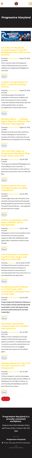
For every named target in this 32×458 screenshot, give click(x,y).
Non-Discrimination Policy (20, 425)
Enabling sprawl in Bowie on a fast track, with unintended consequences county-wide (15, 290)
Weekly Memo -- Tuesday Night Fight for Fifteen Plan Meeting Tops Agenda (15, 121)
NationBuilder (19, 447)
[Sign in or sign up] (30, 3)
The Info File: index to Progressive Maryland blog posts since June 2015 (15, 153)
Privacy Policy (10, 428)
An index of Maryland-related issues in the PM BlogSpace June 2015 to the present (15, 51)
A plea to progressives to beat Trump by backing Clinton (14, 84)
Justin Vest (11, 263)
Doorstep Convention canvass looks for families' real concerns (15, 326)
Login (16, 446)
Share (4, 77)
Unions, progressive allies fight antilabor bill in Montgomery (14, 222)
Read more (4, 74)
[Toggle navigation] (2, 3)
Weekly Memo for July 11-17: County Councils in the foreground (15, 365)
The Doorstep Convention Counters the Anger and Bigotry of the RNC (14, 256)
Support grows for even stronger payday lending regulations (14, 187)
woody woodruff (13, 58)
